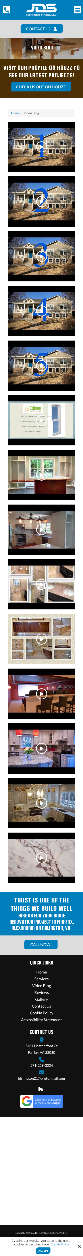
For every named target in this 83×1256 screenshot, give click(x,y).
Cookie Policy (60, 1244)
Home (15, 113)
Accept (43, 1250)
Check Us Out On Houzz (41, 86)
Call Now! (41, 944)
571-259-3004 (41, 1065)
